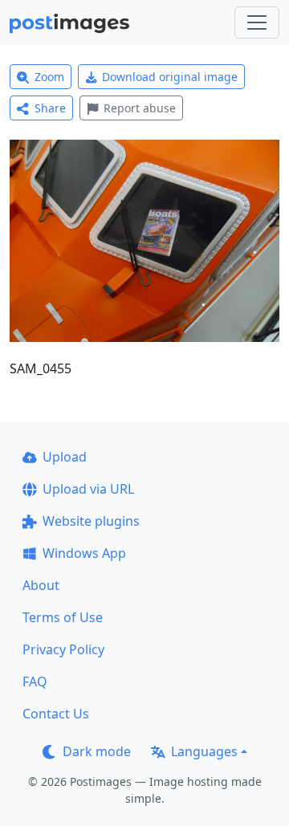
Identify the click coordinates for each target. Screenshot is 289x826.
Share (50, 108)
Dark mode (97, 751)
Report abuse (140, 108)
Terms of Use (62, 617)
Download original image (170, 76)
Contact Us (55, 713)
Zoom (49, 76)
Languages (204, 751)
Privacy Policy (63, 649)
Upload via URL (88, 489)
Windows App (84, 553)
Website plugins (91, 521)
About (40, 585)
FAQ (34, 681)
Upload (65, 457)
